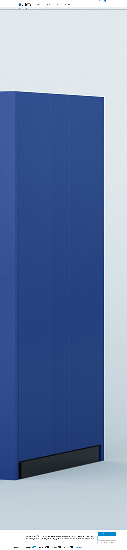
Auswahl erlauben (107, 538)
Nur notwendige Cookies (107, 542)
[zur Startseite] (25, 4)
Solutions (47, 4)
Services (57, 4)
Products (37, 4)
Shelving (31, 8)
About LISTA (67, 4)
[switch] (47, 547)
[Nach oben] (2, 279)
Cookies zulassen (107, 533)
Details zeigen (79, 547)
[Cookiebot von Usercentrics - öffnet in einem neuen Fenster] (17, 547)
